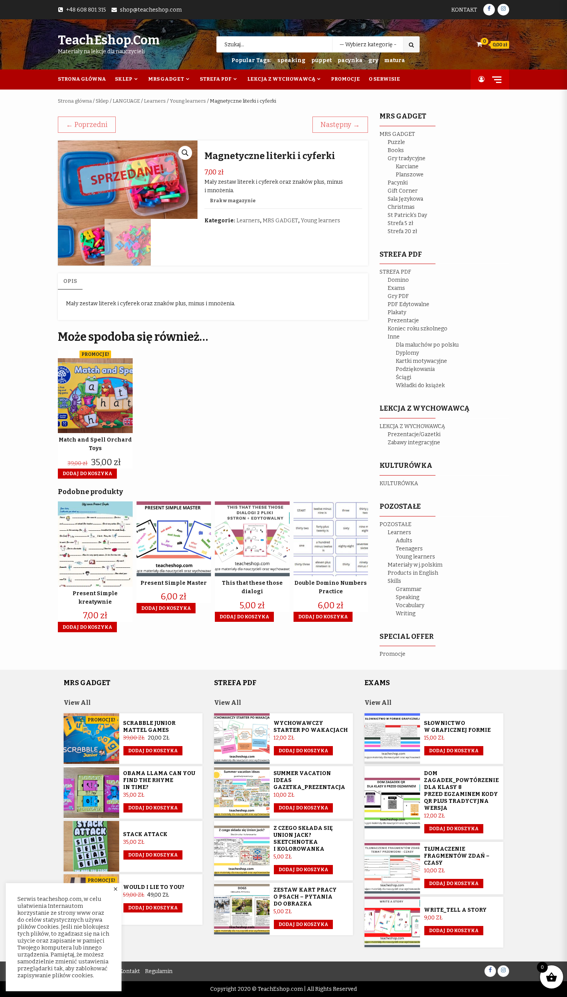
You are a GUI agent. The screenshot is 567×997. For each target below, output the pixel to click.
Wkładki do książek (420, 385)
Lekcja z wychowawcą (281, 79)
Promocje (345, 79)
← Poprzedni (87, 124)
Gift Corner (403, 191)
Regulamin (158, 971)
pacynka (350, 60)
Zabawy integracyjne (414, 442)
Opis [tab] (70, 281)
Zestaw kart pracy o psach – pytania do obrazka (305, 897)
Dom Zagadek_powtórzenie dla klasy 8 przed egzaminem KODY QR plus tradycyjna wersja (461, 790)
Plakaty (397, 312)
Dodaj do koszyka (153, 750)
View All (77, 702)
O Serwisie (384, 79)
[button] (185, 153)
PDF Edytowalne (408, 304)
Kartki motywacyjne (421, 361)
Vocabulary (410, 605)
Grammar (409, 589)
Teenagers (409, 548)
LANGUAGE (126, 101)
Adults (404, 540)
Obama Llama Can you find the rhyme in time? (159, 780)
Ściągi (403, 377)
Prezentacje (403, 320)
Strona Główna (82, 79)
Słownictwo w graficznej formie (457, 726)
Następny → (340, 124)
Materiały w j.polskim (415, 565)
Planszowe (410, 174)
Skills (394, 581)
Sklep (123, 79)
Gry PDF (398, 296)
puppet (321, 60)
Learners (155, 101)
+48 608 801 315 (86, 10)
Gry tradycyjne (406, 158)
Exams (396, 288)
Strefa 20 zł (402, 231)
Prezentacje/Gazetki (414, 434)
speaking (291, 60)
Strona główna (75, 101)
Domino (398, 280)
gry (373, 60)
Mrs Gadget (166, 79)
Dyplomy (407, 353)
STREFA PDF (395, 272)
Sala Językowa (405, 199)
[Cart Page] (479, 44)
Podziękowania (415, 369)
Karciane (407, 166)
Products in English (413, 573)
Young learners (188, 101)
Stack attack (145, 834)
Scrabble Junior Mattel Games (149, 726)
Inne (394, 336)
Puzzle (396, 142)
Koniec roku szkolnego (417, 328)
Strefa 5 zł (400, 223)
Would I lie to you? (153, 887)
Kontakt (464, 10)
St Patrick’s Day (407, 215)
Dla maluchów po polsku (427, 345)
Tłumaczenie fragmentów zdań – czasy (456, 856)
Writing (405, 613)
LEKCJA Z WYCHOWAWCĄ (412, 426)
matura (394, 60)
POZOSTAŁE (396, 524)
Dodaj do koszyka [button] (87, 473)
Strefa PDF (215, 79)
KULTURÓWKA (399, 483)
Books (396, 150)
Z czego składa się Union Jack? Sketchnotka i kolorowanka (303, 838)
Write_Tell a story (455, 910)
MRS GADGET (280, 220)
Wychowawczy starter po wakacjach (310, 726)
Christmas (401, 207)
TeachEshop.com (109, 40)
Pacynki (398, 182)
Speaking (407, 597)
